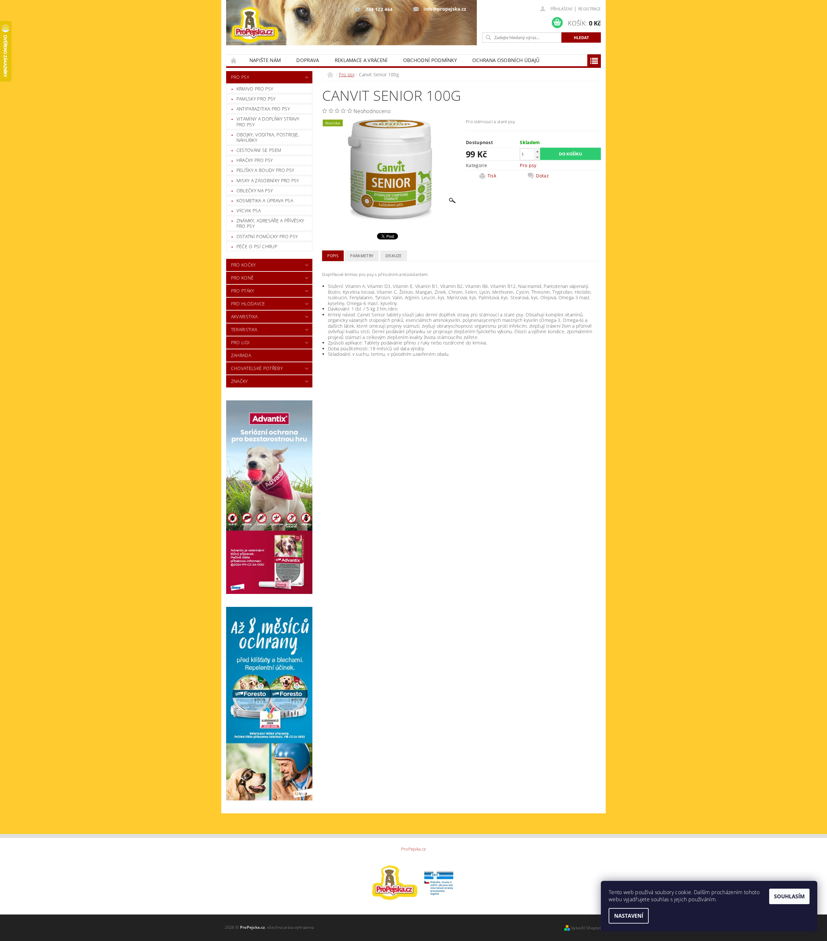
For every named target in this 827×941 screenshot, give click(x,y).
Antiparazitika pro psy (263, 109)
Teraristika (244, 329)
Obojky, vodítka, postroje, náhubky (267, 137)
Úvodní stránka (234, 60)
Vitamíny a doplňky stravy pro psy (267, 122)
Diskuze (393, 256)
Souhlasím (789, 896)
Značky (239, 381)
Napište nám (265, 60)
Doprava (307, 60)
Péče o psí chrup (256, 246)
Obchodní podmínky (430, 60)
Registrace (589, 9)
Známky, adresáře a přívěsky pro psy (270, 223)
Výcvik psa (248, 210)
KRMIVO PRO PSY (254, 89)
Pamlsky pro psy (256, 99)
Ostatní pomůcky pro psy (267, 236)
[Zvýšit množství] (537, 151)
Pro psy (240, 77)
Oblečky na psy (254, 190)
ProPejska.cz (413, 849)
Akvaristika (244, 316)
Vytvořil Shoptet (586, 928)
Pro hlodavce (248, 304)
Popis (333, 256)
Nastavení (628, 915)
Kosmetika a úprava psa (264, 200)
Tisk (491, 176)
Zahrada (241, 355)
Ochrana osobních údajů (505, 60)
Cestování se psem (258, 150)
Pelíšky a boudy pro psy (265, 170)
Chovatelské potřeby (257, 368)
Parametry (361, 256)
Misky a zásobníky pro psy (267, 180)
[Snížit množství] (537, 157)
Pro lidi (240, 342)
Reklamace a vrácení (361, 60)
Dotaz (542, 176)
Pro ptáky (242, 291)
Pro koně (242, 278)
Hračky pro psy (254, 160)
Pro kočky (243, 265)
